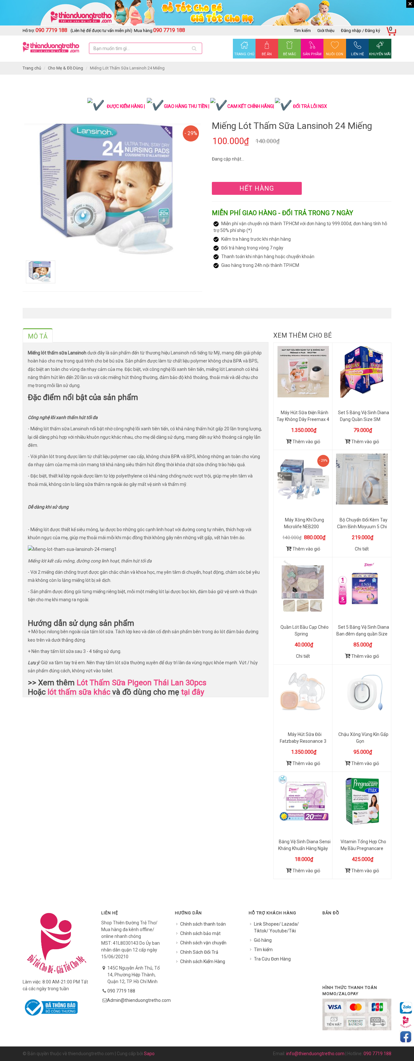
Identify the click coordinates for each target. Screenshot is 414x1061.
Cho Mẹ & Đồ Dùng (65, 68)
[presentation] (38, 336)
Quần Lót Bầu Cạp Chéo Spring (304, 630)
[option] (112, 189)
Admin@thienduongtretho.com (139, 1000)
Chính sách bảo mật (200, 933)
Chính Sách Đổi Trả (199, 952)
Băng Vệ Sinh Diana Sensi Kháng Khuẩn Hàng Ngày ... (304, 848)
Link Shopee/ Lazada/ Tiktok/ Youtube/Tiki (276, 927)
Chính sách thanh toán (203, 924)
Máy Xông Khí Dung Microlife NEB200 (304, 523)
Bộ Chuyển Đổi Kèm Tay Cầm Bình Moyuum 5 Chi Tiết (362, 526)
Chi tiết (362, 549)
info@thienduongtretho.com (315, 1053)
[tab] (38, 335)
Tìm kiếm (302, 30)
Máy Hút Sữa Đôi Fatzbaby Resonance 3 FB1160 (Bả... (303, 741)
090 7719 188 (121, 990)
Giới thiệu (325, 30)
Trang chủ (32, 68)
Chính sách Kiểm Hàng (202, 961)
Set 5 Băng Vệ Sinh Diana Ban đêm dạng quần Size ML (362, 634)
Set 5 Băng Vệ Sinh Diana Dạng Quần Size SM (363, 416)
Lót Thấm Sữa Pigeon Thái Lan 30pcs (141, 682)
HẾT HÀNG (256, 188)
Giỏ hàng (263, 940)
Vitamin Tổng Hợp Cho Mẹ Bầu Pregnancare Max (363, 848)
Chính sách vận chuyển (203, 942)
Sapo (149, 1053)
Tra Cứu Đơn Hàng (272, 958)
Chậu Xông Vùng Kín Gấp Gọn (363, 738)
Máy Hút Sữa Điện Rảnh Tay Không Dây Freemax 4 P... (303, 419)
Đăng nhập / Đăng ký (360, 30)
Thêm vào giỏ (305, 441)
